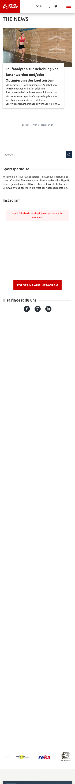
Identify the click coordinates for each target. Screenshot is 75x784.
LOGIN (38, 6)
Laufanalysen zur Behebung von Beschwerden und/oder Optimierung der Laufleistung (32, 74)
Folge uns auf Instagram (37, 285)
